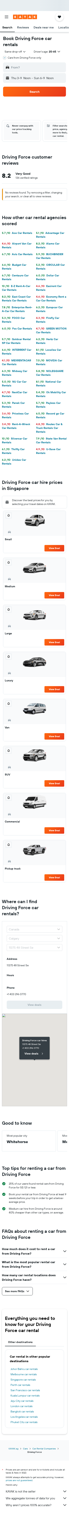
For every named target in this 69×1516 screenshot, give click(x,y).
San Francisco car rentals (25, 1390)
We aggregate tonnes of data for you (30, 1498)
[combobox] (15, 51)
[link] (34, 1005)
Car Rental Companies (44, 1448)
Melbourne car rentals (24, 1374)
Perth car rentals (20, 1385)
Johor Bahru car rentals (24, 1369)
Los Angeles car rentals (24, 1416)
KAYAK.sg (13, 1448)
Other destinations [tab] (20, 1342)
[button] (6, 17)
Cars (25, 1448)
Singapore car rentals (23, 1379)
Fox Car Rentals (17, 328)
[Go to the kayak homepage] (25, 17)
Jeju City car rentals (22, 1401)
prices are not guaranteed (19, 1480)
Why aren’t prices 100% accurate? (28, 1505)
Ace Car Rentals (17, 233)
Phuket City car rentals (24, 1422)
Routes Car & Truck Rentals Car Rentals (49, 427)
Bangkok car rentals (22, 1411)
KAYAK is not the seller (20, 1491)
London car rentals (21, 1406)
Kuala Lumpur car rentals (25, 1395)
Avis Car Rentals (17, 254)
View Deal (54, 548)
